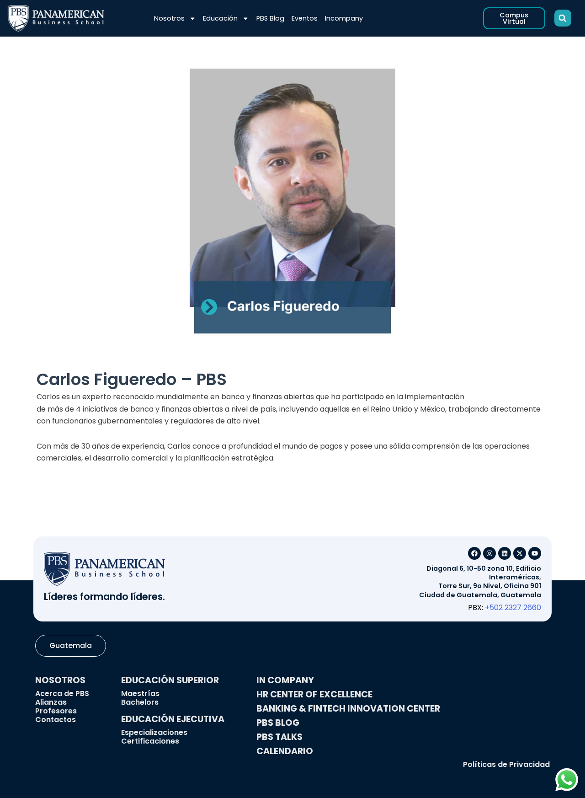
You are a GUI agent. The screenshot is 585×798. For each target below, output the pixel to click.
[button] (562, 18)
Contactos (55, 719)
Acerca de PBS (62, 693)
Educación (220, 18)
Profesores (56, 711)
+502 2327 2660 (513, 607)
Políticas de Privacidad (506, 764)
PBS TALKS (279, 737)
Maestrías (140, 693)
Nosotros (169, 18)
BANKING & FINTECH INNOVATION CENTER (348, 708)
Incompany (344, 18)
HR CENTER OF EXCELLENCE (314, 694)
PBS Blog (270, 18)
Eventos (305, 18)
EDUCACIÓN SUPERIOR (170, 680)
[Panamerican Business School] (56, 18)
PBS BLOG (277, 723)
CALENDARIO (284, 751)
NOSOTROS (60, 680)
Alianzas (51, 702)
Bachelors (140, 702)
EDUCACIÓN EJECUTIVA (172, 719)
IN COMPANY (285, 680)
